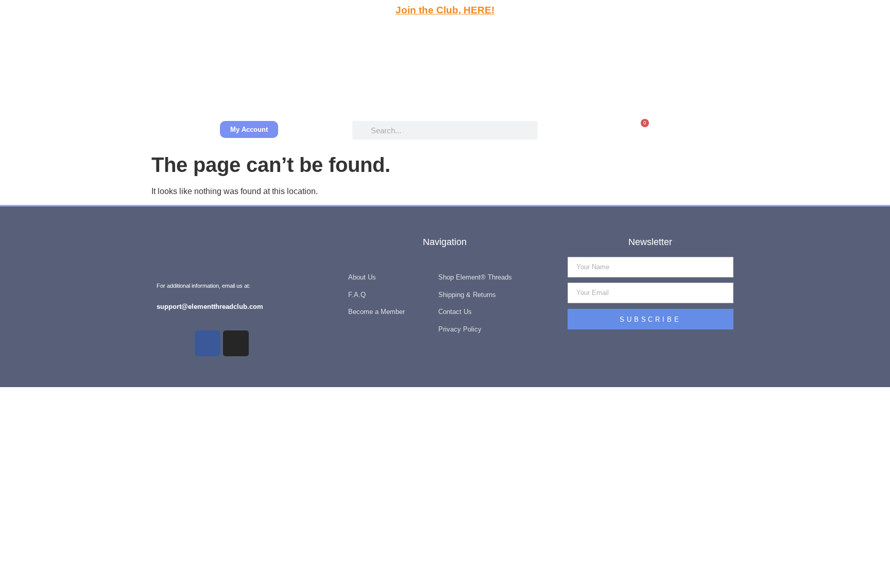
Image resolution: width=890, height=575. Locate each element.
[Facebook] (207, 343)
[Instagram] (236, 343)
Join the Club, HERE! (445, 10)
